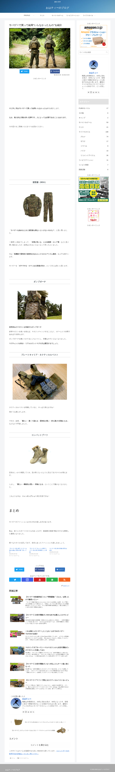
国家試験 (93, 169)
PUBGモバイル (93, 108)
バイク (94, 151)
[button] (106, 52)
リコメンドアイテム (94, 155)
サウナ (94, 141)
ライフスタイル (93, 132)
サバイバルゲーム (93, 122)
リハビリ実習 (93, 165)
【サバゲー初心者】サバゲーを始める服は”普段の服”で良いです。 (18, 550)
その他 (93, 113)
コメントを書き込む (40, 745)
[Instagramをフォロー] (27, 580)
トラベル (94, 146)
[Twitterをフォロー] (15, 580)
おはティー (26, 699)
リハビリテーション (93, 160)
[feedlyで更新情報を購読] (52, 580)
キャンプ (93, 118)
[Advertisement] (39, 92)
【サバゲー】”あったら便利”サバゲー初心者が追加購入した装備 (38, 550)
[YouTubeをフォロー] (40, 580)
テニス (93, 127)
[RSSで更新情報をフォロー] (64, 580)
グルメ (94, 137)
